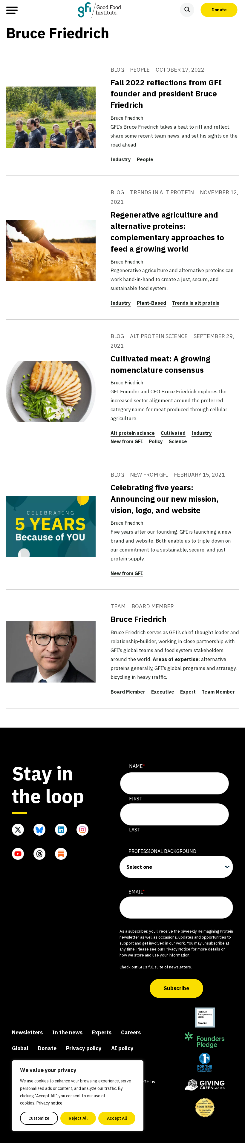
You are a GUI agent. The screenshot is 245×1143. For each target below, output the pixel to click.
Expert (188, 692)
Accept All (117, 1118)
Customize (38, 1118)
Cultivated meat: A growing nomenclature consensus (160, 364)
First (135, 799)
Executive (162, 692)
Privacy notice (49, 1103)
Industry (121, 159)
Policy (156, 441)
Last (134, 830)
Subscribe (176, 988)
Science (178, 441)
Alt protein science (133, 433)
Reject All (78, 1118)
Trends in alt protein (195, 303)
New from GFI (127, 441)
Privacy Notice (177, 949)
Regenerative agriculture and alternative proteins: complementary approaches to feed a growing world (167, 232)
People (145, 159)
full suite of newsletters (169, 967)
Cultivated (173, 433)
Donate (219, 9)
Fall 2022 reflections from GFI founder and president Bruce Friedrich (166, 93)
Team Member (218, 692)
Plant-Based (151, 303)
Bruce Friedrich (139, 619)
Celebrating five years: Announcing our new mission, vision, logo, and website (165, 498)
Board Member (128, 692)
